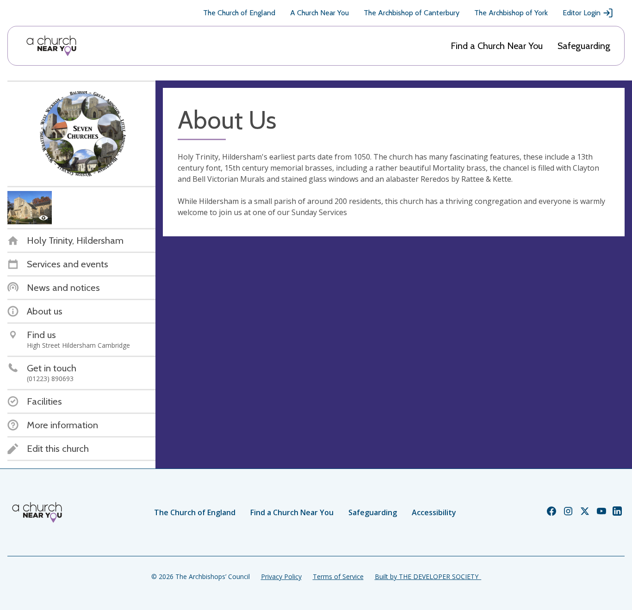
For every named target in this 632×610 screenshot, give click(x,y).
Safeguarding (584, 45)
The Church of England (239, 12)
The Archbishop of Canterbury (411, 12)
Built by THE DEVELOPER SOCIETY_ (428, 576)
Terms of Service (338, 576)
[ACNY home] (51, 45)
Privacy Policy (281, 576)
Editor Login (582, 12)
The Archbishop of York (511, 12)
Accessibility (434, 512)
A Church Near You (319, 12)
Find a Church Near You (497, 45)
